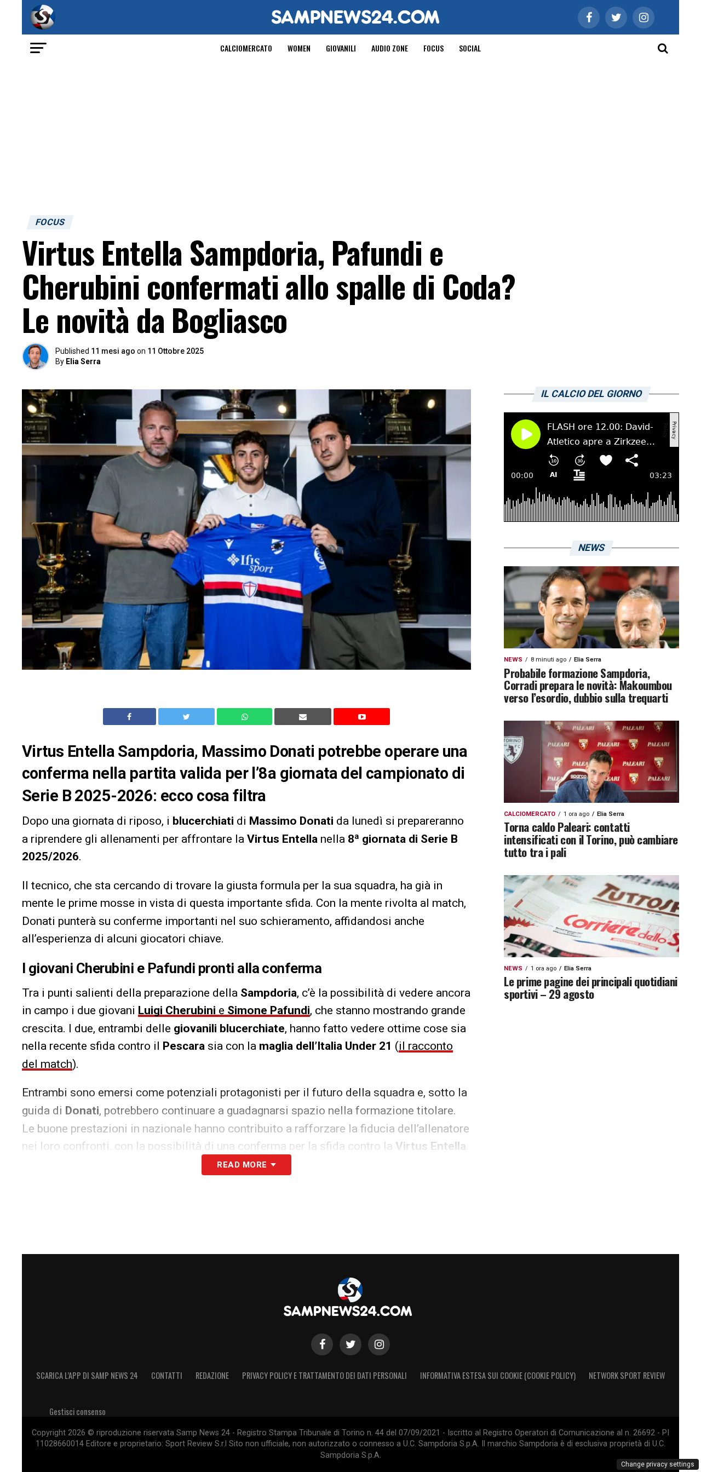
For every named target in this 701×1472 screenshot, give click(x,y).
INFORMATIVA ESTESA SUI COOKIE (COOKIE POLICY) (498, 1375)
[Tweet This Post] (187, 717)
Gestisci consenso (77, 1411)
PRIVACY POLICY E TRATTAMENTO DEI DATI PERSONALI (324, 1375)
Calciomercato (246, 48)
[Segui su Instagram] (379, 1344)
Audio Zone (389, 48)
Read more (242, 1165)
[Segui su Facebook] (322, 1344)
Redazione (212, 1375)
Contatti (166, 1375)
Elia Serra (83, 361)
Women (299, 48)
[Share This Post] (246, 717)
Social (470, 48)
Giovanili (341, 48)
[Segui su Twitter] (350, 1344)
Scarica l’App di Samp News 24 (87, 1375)
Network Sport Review (627, 1375)
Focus (433, 48)
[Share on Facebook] (131, 717)
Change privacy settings (657, 1464)
